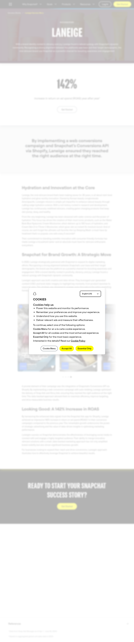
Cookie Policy (78, 340)
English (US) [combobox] (87, 293)
